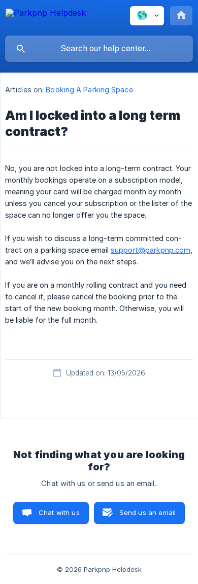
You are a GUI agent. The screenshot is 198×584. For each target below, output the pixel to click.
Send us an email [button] (147, 512)
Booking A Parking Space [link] (89, 89)
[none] (46, 17)
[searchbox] (99, 49)
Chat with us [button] (59, 512)
